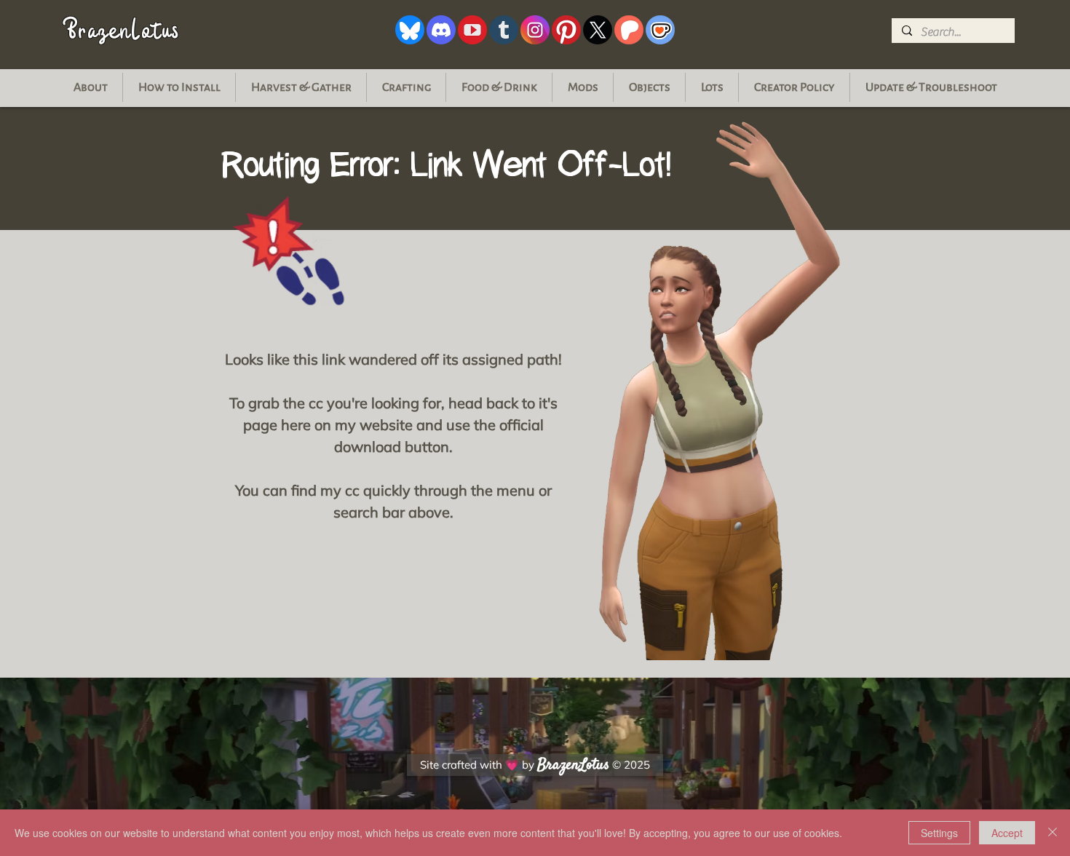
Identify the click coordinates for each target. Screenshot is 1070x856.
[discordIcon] (441, 29)
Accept (1007, 832)
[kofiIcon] (660, 29)
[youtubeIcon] (472, 29)
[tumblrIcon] (503, 29)
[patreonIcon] (628, 29)
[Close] (1052, 832)
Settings (939, 832)
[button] (931, 87)
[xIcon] (597, 29)
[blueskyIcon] (409, 29)
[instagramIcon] (535, 29)
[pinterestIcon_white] (566, 29)
